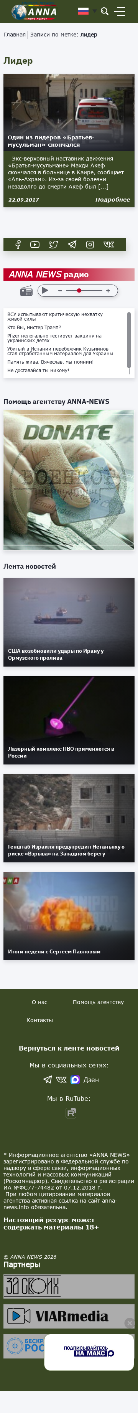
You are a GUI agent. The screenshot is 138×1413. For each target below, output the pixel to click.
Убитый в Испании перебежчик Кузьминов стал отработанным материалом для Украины (60, 351)
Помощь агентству (98, 1002)
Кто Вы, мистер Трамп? (34, 327)
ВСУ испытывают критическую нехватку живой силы (55, 316)
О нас (39, 1002)
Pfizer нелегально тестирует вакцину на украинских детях (54, 338)
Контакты (39, 1020)
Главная (14, 34)
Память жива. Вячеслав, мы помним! (50, 362)
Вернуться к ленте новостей (69, 1048)
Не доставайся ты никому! (38, 370)
